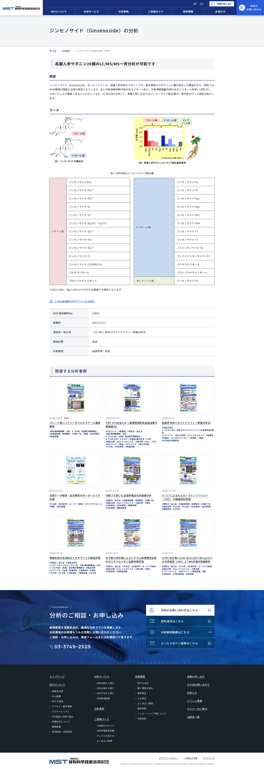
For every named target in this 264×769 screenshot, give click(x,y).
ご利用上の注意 (191, 758)
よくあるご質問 (104, 740)
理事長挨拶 (57, 691)
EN (201, 4)
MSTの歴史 (57, 701)
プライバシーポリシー (169, 758)
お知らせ (220, 11)
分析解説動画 (103, 698)
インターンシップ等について (152, 713)
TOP (55, 50)
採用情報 (188, 11)
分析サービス (91, 11)
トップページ (57, 676)
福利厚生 (142, 693)
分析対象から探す (105, 688)
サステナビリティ (61, 711)
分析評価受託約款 (105, 730)
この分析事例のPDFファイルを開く (74, 301)
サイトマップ (209, 758)
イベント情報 (194, 701)
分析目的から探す (105, 683)
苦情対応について (61, 721)
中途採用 (142, 718)
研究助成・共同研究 (62, 731)
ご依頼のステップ (105, 725)
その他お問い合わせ (198, 684)
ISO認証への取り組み (62, 716)
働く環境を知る (145, 688)
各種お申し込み (196, 676)
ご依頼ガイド (155, 11)
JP (194, 4)
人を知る (142, 698)
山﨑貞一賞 (193, 717)
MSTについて (59, 11)
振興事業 (56, 726)
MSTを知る (143, 683)
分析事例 (123, 11)
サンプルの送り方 (105, 735)
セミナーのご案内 (197, 709)
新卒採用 (142, 708)
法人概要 (56, 696)
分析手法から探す (105, 693)
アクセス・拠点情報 (62, 706)
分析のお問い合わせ (254, 7)
